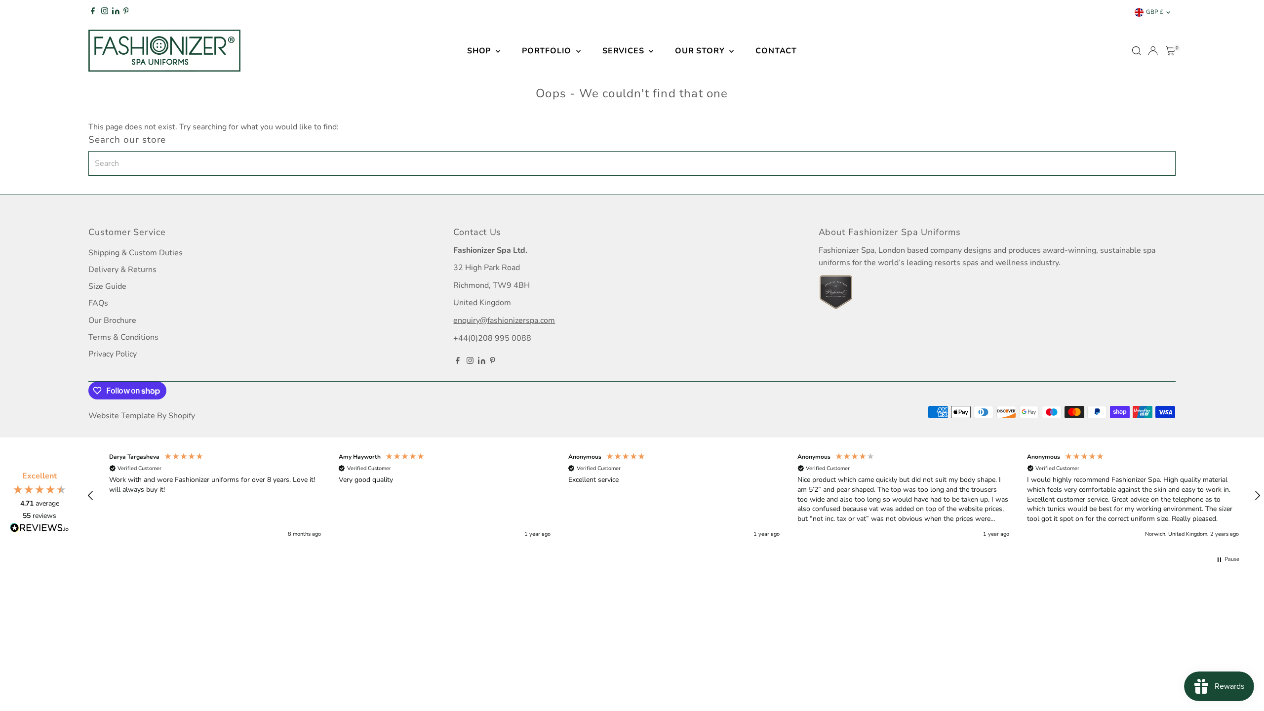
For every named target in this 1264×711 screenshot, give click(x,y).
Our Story (701, 50)
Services (624, 50)
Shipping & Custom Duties (135, 252)
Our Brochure (112, 320)
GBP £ (1154, 12)
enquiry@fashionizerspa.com (504, 320)
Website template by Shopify (141, 415)
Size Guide (107, 286)
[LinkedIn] (116, 12)
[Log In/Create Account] (1152, 50)
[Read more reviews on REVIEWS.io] (39, 529)
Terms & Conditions (123, 337)
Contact (776, 50)
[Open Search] (1136, 50)
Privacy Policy (112, 354)
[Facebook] (92, 12)
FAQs (98, 303)
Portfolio (548, 50)
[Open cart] (1170, 50)
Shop (480, 50)
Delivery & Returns (122, 269)
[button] (91, 496)
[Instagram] (105, 12)
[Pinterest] (126, 12)
